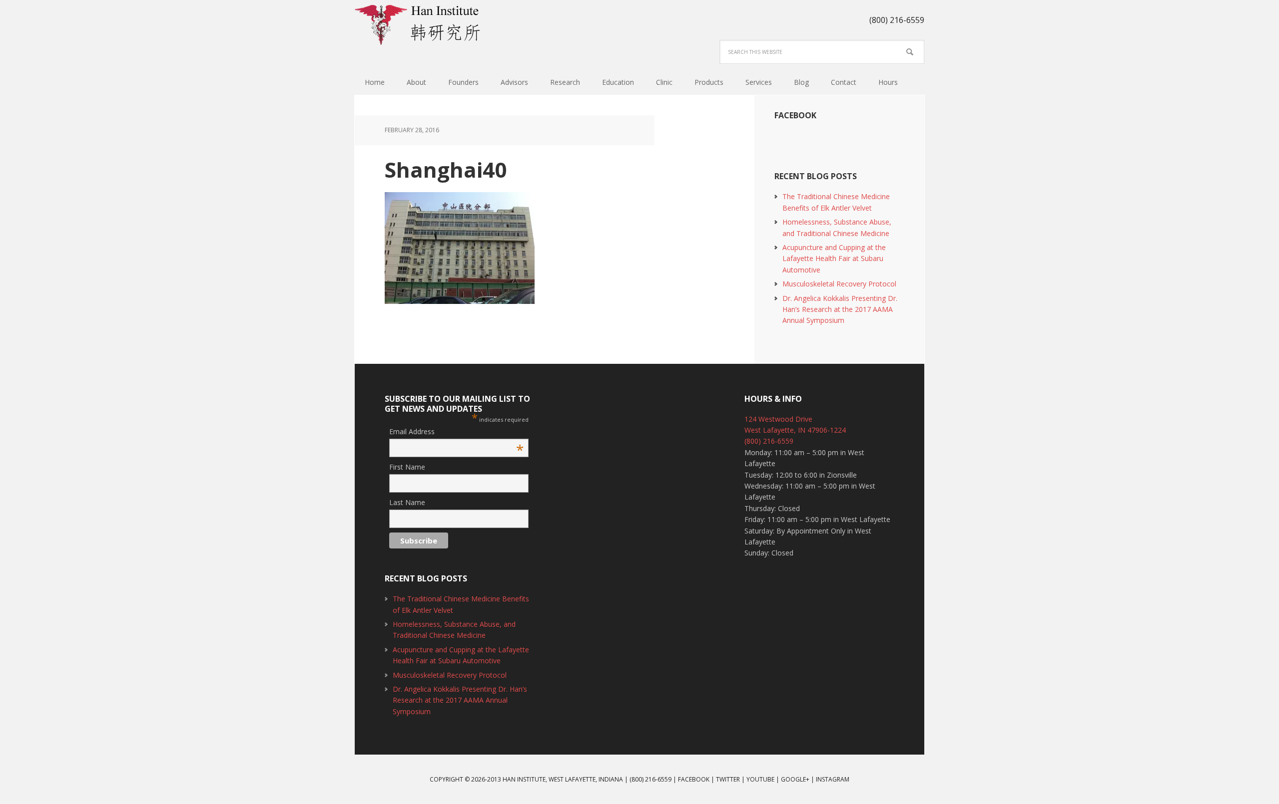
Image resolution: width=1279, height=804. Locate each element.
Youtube (760, 779)
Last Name (407, 502)
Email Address (456, 432)
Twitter (728, 779)
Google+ (795, 779)
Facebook (795, 115)
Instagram (832, 779)
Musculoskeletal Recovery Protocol (839, 283)
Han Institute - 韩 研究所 (420, 25)
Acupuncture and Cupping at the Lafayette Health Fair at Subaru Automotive (834, 258)
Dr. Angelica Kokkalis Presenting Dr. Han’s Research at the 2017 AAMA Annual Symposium (839, 309)
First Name (407, 467)
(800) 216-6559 (768, 441)
